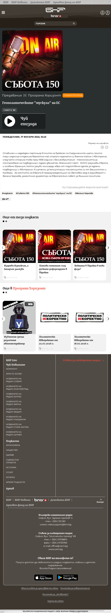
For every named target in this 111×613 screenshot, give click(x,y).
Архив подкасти (15, 482)
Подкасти (12, 441)
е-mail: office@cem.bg (55, 546)
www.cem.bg (55, 549)
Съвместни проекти (12, 461)
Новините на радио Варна (13, 402)
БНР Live (11, 360)
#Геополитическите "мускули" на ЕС (52, 193)
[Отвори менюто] (3, 12)
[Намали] (106, 147)
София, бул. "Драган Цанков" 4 (56, 518)
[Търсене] (74, 23)
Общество (12, 450)
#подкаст (7, 193)
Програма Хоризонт (44, 95)
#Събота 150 (22, 193)
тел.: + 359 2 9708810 (55, 539)
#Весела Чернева (84, 193)
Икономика (13, 445)
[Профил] (107, 12)
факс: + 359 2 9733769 (55, 542)
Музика (10, 477)
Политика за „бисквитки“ (55, 594)
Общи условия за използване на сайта (39, 588)
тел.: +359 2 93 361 (55, 521)
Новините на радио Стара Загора (17, 425)
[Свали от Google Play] (67, 577)
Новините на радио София (14, 380)
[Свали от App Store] (44, 577)
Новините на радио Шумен (14, 433)
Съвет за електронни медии (82, 360)
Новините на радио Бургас (14, 395)
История (11, 467)
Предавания (12, 95)
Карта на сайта (55, 601)
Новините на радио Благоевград (17, 387)
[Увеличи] (102, 147)
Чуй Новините (15, 364)
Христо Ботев (14, 374)
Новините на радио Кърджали (16, 418)
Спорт (9, 472)
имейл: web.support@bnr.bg (55, 524)
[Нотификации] (102, 12)
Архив (10, 488)
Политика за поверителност (75, 588)
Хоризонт (11, 369)
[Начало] (55, 10)
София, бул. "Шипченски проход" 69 (55, 536)
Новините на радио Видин (14, 410)
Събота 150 (9, 110)
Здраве (10, 455)
